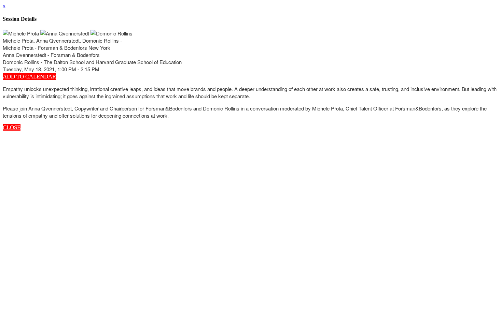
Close (11, 127)
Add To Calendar (29, 76)
